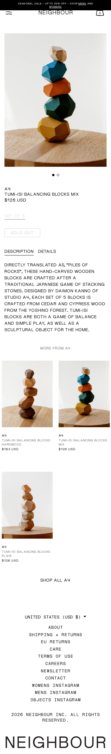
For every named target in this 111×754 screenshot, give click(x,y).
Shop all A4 (55, 580)
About (55, 627)
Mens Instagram (55, 692)
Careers (55, 663)
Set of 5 (14, 215)
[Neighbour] (55, 12)
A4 (7, 188)
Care (56, 648)
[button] (53, 175)
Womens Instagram (55, 685)
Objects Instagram (55, 699)
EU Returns (55, 641)
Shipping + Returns (55, 634)
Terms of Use (55, 656)
